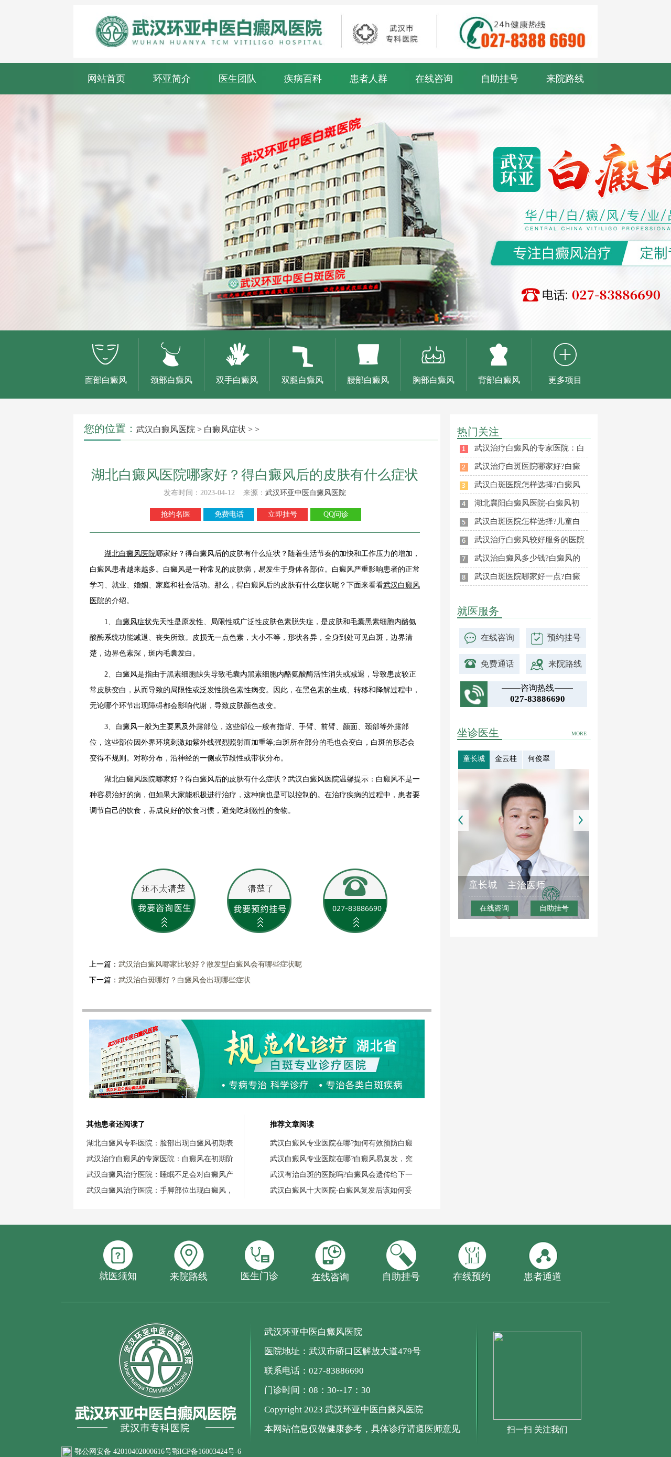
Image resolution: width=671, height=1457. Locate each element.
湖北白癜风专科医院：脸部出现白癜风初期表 (159, 1143)
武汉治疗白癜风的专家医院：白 (529, 448)
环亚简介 (172, 78)
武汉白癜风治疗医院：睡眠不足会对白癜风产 (159, 1175)
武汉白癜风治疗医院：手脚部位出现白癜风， (159, 1190)
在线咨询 (434, 78)
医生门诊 (259, 1276)
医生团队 (237, 78)
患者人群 (368, 78)
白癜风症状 (225, 429)
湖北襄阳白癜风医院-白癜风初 (526, 503)
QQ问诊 (336, 514)
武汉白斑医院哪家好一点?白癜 (527, 576)
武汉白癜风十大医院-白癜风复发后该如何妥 (341, 1190)
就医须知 (118, 1276)
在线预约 (472, 1276)
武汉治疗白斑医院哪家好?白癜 (527, 466)
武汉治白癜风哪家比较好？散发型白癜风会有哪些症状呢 (210, 964)
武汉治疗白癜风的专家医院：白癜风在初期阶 (159, 1159)
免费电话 (229, 514)
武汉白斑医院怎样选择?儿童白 (527, 521)
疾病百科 (303, 78)
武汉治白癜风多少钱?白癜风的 (527, 558)
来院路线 (565, 78)
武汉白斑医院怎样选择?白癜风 (527, 484)
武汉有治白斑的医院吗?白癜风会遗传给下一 (341, 1175)
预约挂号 (564, 637)
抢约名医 (175, 514)
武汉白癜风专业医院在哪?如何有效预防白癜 (341, 1143)
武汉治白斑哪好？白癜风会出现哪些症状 (184, 980)
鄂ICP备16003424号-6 (206, 1451)
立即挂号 (282, 514)
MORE (579, 733)
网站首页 (106, 78)
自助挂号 (499, 78)
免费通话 (497, 663)
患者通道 (542, 1276)
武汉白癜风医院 (165, 429)
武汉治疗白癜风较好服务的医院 (529, 539)
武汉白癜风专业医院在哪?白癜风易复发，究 (341, 1159)
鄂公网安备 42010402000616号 (123, 1451)
